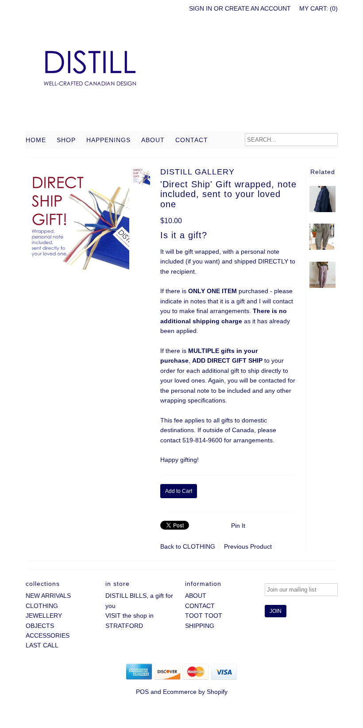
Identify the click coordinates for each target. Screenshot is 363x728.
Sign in (200, 8)
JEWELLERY (44, 615)
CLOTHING (199, 546)
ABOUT (153, 139)
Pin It (238, 525)
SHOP (66, 139)
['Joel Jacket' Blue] (322, 209)
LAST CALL (42, 645)
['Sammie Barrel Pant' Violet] (322, 285)
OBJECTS (40, 625)
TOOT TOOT (203, 615)
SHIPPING (199, 625)
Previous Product (248, 546)
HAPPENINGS (108, 139)
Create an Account (258, 8)
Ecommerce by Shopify (195, 691)
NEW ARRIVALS (48, 595)
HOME (36, 139)
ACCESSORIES (48, 635)
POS (142, 691)
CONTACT (191, 139)
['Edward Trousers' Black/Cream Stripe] (322, 247)
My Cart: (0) (318, 8)
